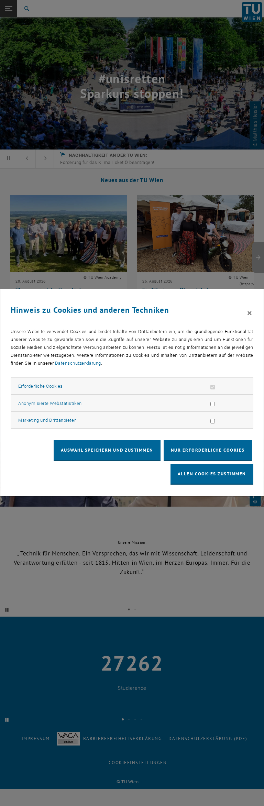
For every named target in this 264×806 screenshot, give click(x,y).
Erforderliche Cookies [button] (40, 386)
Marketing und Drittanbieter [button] (47, 420)
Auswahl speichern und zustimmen (107, 450)
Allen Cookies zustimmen (212, 474)
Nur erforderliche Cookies (208, 450)
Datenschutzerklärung (78, 363)
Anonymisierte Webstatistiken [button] (49, 403)
